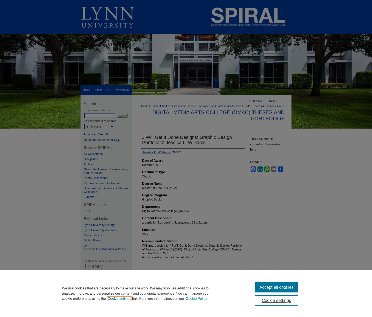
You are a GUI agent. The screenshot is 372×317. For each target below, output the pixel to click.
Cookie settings (119, 298)
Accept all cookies (276, 287)
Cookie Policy (196, 298)
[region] (186, 293)
